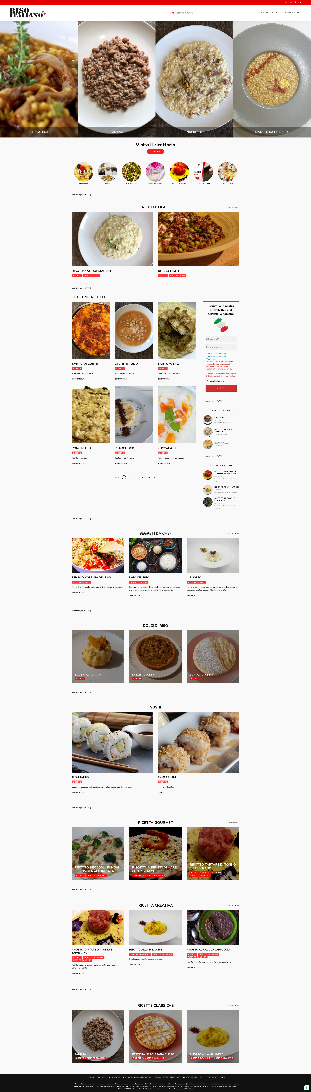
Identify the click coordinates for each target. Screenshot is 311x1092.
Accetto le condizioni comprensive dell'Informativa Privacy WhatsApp (221, 375)
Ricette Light (91, 276)
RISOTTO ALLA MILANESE (145, 949)
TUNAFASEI (272, 132)
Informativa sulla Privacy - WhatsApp (216, 357)
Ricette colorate (211, 872)
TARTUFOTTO (168, 364)
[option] (39, 79)
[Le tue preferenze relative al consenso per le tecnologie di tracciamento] (306, 1087)
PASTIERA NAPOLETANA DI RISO (153, 1054)
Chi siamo (90, 1077)
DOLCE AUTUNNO (143, 674)
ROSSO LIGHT (169, 271)
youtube (290, 2)
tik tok (300, 2)
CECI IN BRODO (126, 364)
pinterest (295, 2)
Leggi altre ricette (231, 207)
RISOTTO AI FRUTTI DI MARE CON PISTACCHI (154, 869)
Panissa (80, 1054)
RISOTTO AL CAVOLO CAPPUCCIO (208, 949)
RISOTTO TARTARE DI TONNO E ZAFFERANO (213, 866)
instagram (285, 2)
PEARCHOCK (124, 448)
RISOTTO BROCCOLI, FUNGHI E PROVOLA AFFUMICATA (194, 130)
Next (150, 477)
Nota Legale (114, 1077)
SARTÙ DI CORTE (85, 364)
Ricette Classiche (140, 954)
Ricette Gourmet (96, 875)
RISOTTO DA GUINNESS (117, 132)
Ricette (264, 13)
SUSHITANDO (80, 777)
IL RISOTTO (194, 577)
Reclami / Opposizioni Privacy (167, 1077)
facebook (280, 2)
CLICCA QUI (156, 151)
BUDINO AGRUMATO (88, 674)
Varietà (276, 13)
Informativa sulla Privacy (216, 353)
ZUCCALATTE (168, 448)
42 (143, 477)
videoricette (292, 13)
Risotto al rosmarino (91, 271)
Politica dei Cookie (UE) (193, 1077)
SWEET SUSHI (167, 777)
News (222, 1077)
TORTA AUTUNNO (201, 674)
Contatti (102, 1077)
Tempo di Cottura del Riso (91, 577)
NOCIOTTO (39, 132)
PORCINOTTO (82, 448)
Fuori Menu (211, 1077)
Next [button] (305, 79)
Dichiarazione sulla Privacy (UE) (137, 1077)
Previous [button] (5, 79)
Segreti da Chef (81, 582)
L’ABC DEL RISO (139, 577)
